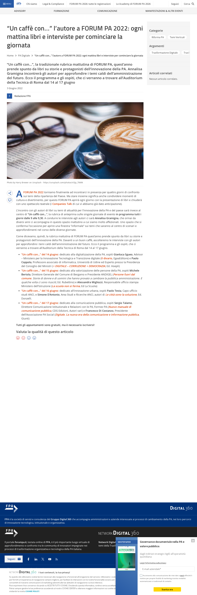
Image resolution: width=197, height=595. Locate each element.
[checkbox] (141, 576)
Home (10, 55)
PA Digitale (24, 55)
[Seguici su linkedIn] (36, 559)
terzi (182, 575)
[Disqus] (98, 384)
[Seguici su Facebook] (28, 559)
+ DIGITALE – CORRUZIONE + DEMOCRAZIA (79, 266)
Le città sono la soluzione (121, 294)
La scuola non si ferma (66, 286)
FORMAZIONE (61, 11)
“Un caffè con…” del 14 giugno (39, 254)
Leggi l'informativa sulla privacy (153, 562)
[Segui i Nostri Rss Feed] (56, 559)
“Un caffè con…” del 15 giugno (39, 270)
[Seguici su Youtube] (49, 559)
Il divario (106, 258)
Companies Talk (62, 204)
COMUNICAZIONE (107, 11)
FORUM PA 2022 (33, 192)
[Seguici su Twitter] (43, 559)
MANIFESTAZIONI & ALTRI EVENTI (164, 11)
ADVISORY (20, 11)
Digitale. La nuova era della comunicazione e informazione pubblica (97, 314)
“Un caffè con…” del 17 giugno (39, 303)
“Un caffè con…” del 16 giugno (39, 290)
